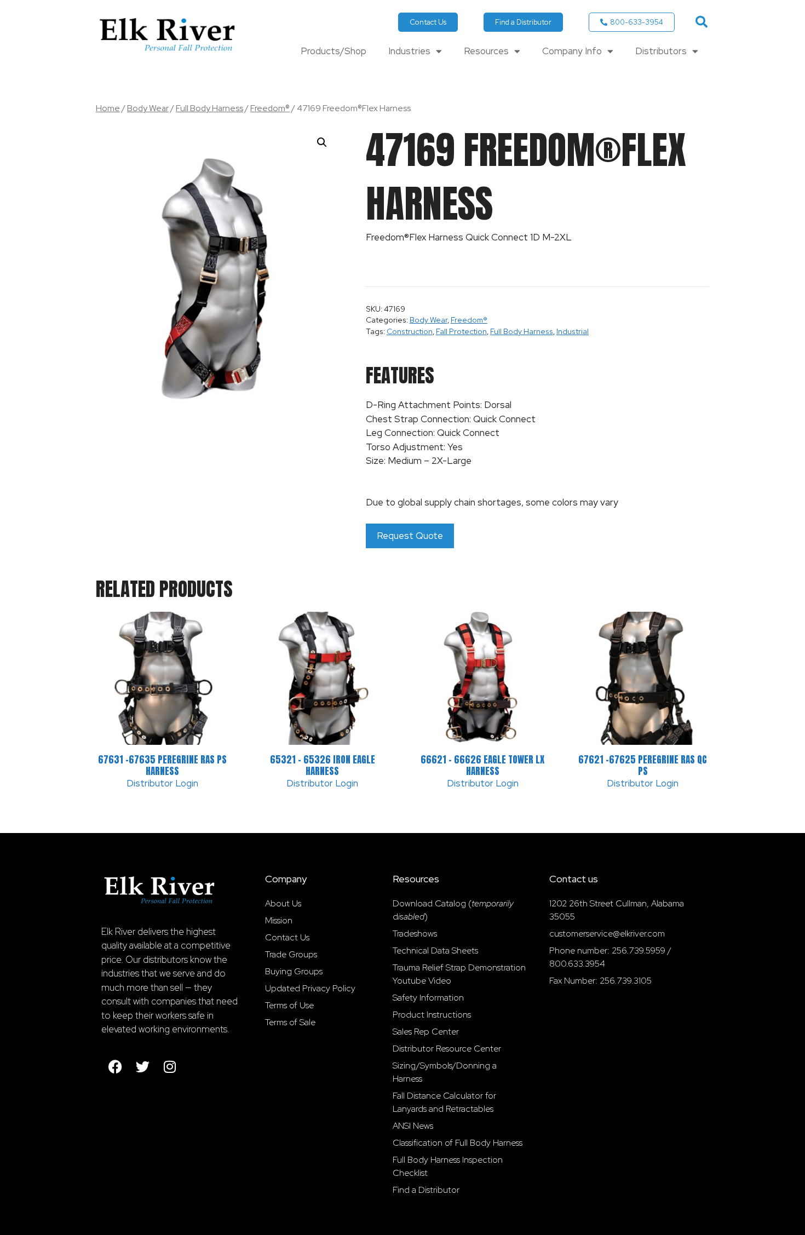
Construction (410, 331)
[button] (701, 22)
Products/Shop (333, 51)
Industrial (572, 331)
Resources (486, 51)
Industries (409, 51)
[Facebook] (115, 1067)
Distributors (661, 51)
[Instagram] (169, 1067)
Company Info (572, 51)
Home (108, 108)
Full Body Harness (209, 108)
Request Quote (410, 536)
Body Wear (148, 108)
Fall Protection (461, 331)
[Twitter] (142, 1067)
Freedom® (270, 108)
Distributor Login (162, 783)
